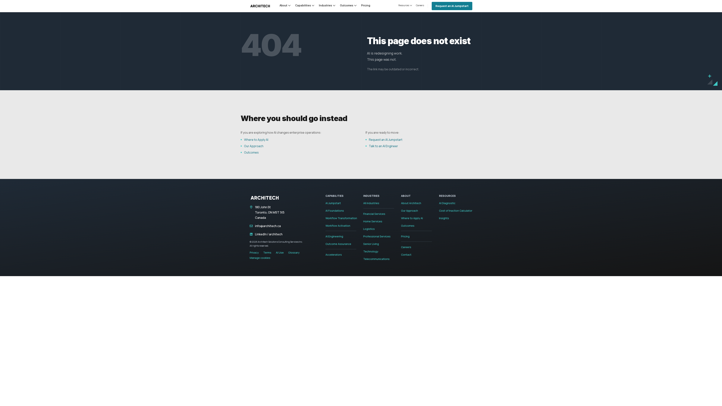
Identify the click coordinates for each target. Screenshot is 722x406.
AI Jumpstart (333, 203)
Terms (267, 252)
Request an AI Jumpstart (452, 6)
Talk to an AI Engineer (383, 146)
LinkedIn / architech (268, 234)
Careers (406, 247)
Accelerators (333, 254)
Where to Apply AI (256, 140)
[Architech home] (260, 6)
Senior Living (371, 244)
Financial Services (374, 214)
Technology (370, 251)
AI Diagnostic (447, 203)
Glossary (294, 252)
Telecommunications (376, 259)
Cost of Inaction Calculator (455, 210)
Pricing (405, 236)
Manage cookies (260, 258)
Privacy (254, 252)
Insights (444, 218)
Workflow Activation (337, 225)
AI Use (280, 252)
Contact (406, 254)
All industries (371, 203)
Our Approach (253, 146)
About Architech (411, 203)
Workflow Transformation (341, 218)
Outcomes (251, 152)
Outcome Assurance (338, 244)
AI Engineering (334, 236)
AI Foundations (334, 210)
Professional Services (377, 236)
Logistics (369, 229)
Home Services (372, 221)
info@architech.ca (268, 226)
